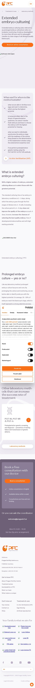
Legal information (8, 681)
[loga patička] (10, 628)
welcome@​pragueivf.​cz (17, 519)
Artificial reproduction (24, 611)
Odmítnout (17, 379)
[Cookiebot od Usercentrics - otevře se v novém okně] (25, 307)
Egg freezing (21, 608)
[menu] (30, 3)
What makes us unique (9, 593)
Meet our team (6, 590)
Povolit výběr (17, 374)
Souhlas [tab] (4, 312)
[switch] (30, 349)
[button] (28, 420)
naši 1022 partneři (12, 322)
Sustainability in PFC (8, 587)
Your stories (5, 605)
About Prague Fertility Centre (11, 581)
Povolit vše (17, 368)
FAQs (3, 611)
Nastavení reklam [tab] (22, 312)
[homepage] (7, 4)
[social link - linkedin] (20, 662)
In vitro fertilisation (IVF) (24, 605)
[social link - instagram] (11, 662)
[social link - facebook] (3, 662)
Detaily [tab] (12, 312)
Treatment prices (7, 584)
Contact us (5, 608)
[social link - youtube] (29, 662)
